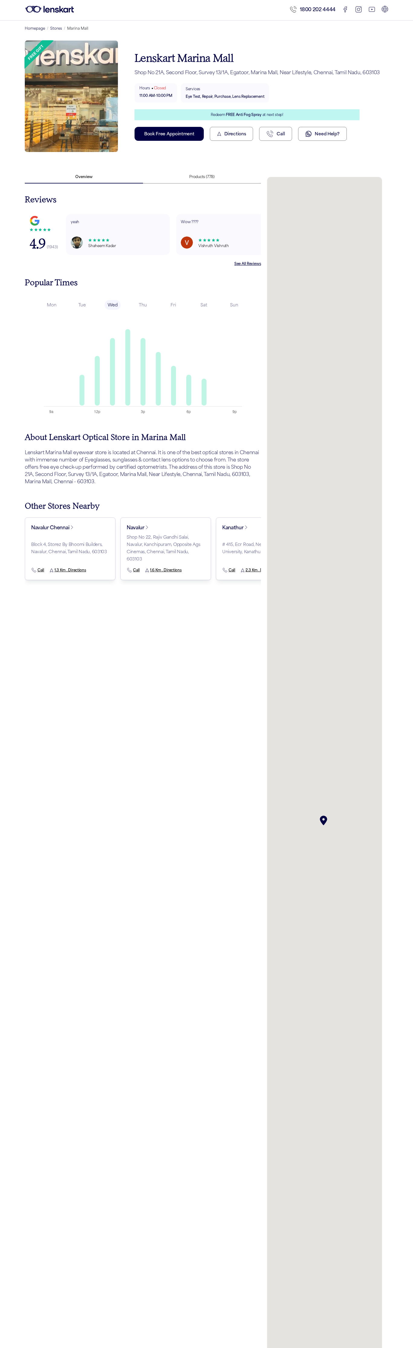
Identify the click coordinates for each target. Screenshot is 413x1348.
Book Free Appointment (169, 133)
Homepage (35, 28)
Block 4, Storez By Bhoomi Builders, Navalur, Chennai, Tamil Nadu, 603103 (69, 548)
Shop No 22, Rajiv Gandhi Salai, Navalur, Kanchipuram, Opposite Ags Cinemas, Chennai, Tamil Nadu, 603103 (163, 547)
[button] (324, 820)
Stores (56, 28)
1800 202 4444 (318, 9)
